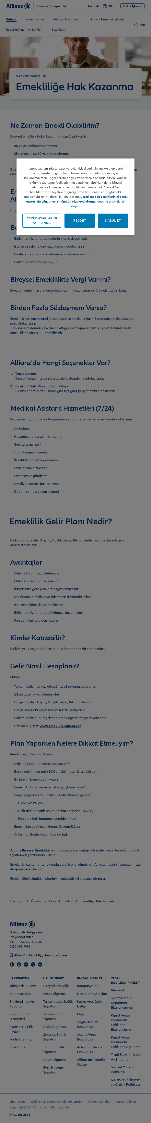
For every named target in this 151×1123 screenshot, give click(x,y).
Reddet (79, 221)
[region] (75, 196)
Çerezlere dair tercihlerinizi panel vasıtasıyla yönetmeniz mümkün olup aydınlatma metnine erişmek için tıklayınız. (76, 201)
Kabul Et (113, 221)
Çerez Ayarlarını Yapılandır (42, 220)
